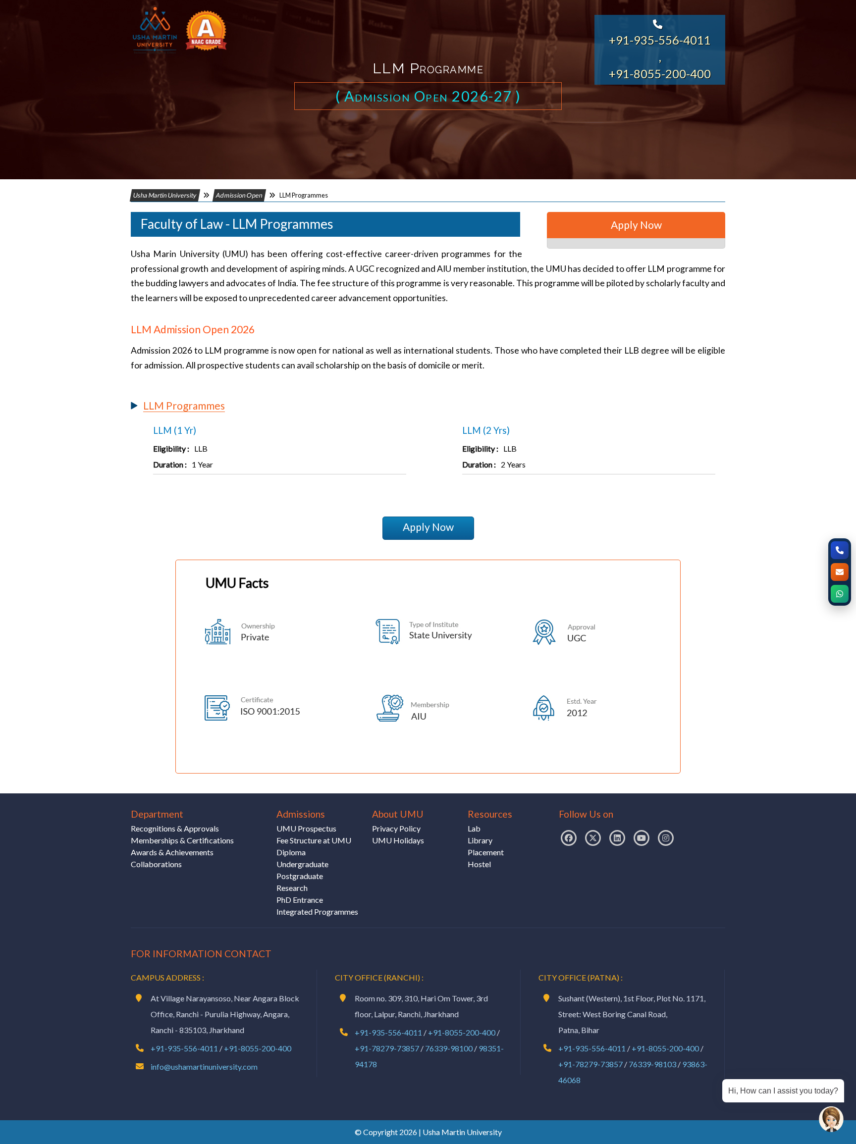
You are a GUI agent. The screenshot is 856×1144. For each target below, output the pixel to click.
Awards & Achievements (172, 852)
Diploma (291, 852)
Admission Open (239, 195)
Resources (490, 814)
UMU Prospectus (306, 828)
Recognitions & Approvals (175, 828)
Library (480, 840)
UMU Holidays (398, 840)
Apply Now (428, 526)
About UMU (398, 814)
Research (292, 887)
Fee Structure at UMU (313, 840)
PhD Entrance (299, 899)
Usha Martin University (165, 195)
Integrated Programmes (317, 911)
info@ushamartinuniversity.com (204, 1066)
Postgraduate (299, 876)
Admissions (300, 814)
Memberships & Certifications (182, 840)
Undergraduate (302, 864)
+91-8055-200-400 (660, 74)
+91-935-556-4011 (660, 40)
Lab (474, 828)
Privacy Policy (396, 828)
